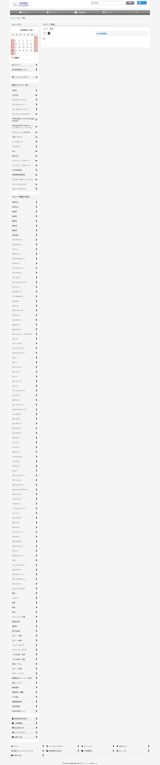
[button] (136, 12)
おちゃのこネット (76, 763)
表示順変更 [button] (103, 34)
